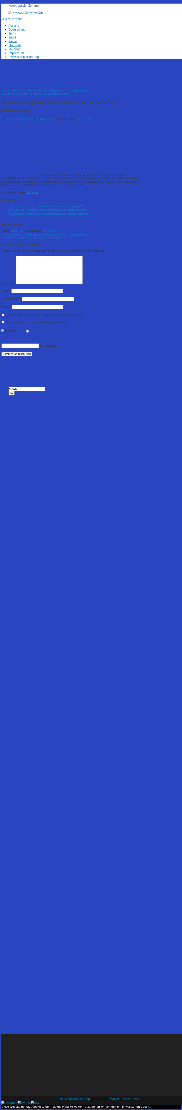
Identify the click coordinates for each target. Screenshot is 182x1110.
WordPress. (131, 1099)
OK (150, 1107)
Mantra (115, 1099)
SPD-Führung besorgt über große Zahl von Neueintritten (36, 94)
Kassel (13, 41)
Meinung (15, 49)
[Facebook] (16, 13)
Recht (12, 37)
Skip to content (11, 19)
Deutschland (17, 29)
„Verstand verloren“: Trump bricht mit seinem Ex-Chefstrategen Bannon (45, 90)
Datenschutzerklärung (24, 57)
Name (6, 290)
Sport (12, 33)
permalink (49, 230)
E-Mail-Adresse (11, 299)
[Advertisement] (73, 76)
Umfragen (32, 192)
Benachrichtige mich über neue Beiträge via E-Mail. (36, 322)
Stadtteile (15, 45)
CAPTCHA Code (48, 345)
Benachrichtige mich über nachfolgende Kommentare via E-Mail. (44, 315)
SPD (22, 230)
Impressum (16, 53)
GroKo (14, 230)
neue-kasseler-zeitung (19, 118)
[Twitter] (31, 13)
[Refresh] (28, 331)
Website (6, 307)
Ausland (14, 26)
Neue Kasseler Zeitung (24, 5)
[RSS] (42, 13)
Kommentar (8, 283)
